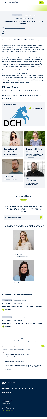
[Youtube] (26, 388)
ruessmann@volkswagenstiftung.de (21, 256)
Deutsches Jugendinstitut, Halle (10, 179)
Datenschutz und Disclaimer (13, 417)
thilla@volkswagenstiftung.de (20, 287)
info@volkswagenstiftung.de (8, 410)
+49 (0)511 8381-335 (18, 254)
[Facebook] (23, 388)
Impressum (4, 417)
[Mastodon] (33, 388)
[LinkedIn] (13, 388)
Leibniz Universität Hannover (10, 154)
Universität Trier (31, 157)
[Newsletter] (13, 392)
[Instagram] (16, 388)
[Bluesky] (19, 388)
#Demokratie (23, 199)
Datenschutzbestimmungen (16, 365)
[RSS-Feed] (29, 388)
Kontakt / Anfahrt (5, 411)
